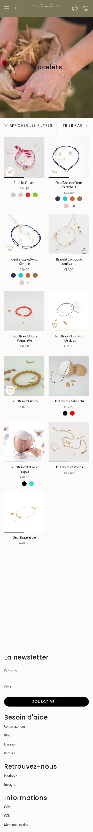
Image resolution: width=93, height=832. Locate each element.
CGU (7, 816)
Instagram (11, 785)
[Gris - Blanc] (13, 194)
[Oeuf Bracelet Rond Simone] (24, 234)
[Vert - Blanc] (35, 194)
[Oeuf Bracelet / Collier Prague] (24, 442)
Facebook (10, 775)
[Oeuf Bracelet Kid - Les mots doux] (69, 311)
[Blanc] (16, 483)
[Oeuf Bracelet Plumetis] (69, 376)
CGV (7, 807)
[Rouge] (72, 413)
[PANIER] (85, 8)
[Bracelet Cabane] (24, 157)
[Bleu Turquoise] (65, 198)
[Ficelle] (66, 206)
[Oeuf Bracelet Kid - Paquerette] (24, 311)
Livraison (10, 744)
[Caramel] (72, 198)
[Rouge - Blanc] (28, 194)
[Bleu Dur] (13, 275)
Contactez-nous (14, 726)
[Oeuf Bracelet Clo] (24, 512)
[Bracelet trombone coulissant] (69, 234)
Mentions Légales (16, 825)
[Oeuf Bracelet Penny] (24, 376)
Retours (9, 753)
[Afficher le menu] (7, 8)
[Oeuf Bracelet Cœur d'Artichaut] (69, 157)
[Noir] (65, 413)
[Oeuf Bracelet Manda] (69, 442)
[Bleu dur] (57, 198)
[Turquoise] (31, 483)
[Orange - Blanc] (20, 194)
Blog (7, 735)
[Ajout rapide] (10, 171)
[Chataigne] (79, 198)
